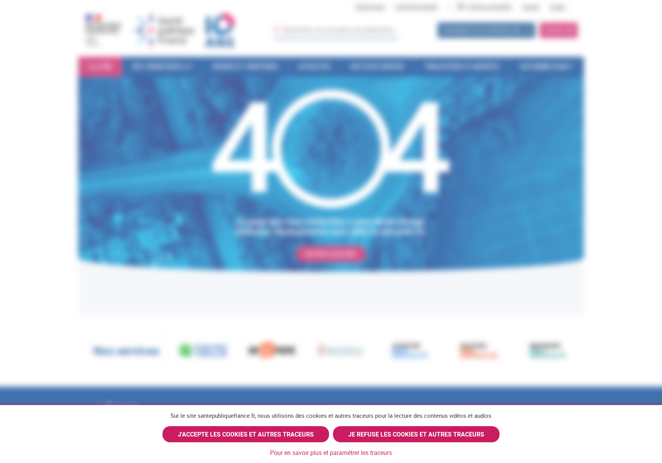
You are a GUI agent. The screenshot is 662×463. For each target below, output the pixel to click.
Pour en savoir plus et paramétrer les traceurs (331, 453)
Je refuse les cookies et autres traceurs (416, 434)
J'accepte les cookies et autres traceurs (246, 434)
